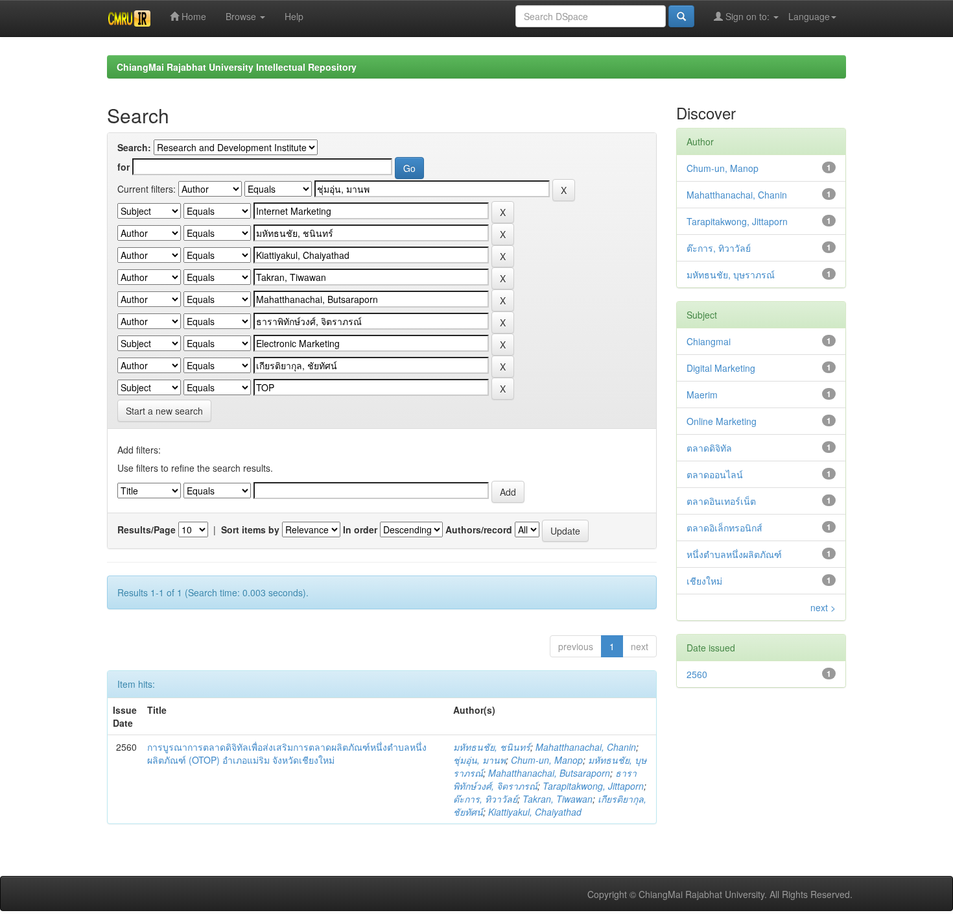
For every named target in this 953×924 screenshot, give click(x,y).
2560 (697, 674)
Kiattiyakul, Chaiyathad (535, 811)
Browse (242, 16)
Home (192, 16)
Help (294, 16)
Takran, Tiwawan (558, 798)
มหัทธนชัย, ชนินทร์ (491, 746)
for (123, 166)
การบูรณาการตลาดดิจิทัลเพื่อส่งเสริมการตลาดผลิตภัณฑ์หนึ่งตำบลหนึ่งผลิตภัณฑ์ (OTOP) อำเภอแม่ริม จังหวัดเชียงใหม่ (287, 753)
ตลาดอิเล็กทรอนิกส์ (724, 527)
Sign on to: (747, 16)
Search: (134, 147)
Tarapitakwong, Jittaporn (593, 785)
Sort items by (250, 529)
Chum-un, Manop (547, 759)
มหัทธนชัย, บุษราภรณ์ (731, 274)
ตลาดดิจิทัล (709, 447)
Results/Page (146, 529)
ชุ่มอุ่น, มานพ (479, 759)
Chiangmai (709, 341)
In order (360, 529)
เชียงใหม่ (704, 580)
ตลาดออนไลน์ (715, 474)
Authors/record (478, 529)
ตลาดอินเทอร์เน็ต (721, 500)
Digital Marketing (721, 367)
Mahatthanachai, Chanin (585, 746)
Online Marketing (722, 421)
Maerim (702, 394)
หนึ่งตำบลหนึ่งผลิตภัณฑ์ (734, 554)
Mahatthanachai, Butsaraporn (549, 772)
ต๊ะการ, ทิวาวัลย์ (485, 798)
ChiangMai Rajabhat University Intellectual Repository (237, 66)
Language (809, 16)
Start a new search (164, 410)
